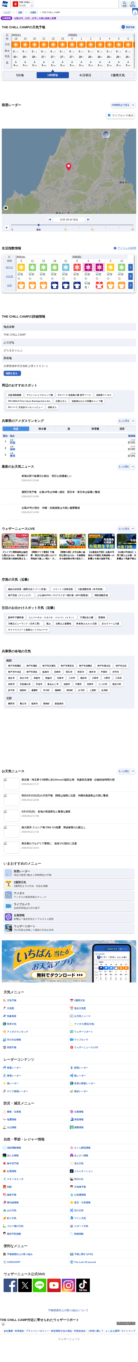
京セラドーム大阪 (110, 623)
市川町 (46, 690)
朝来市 (34, 703)
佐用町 (104, 690)
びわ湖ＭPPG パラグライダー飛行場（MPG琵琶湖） (63, 595)
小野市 (107, 678)
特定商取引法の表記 (61, 1331)
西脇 (12, 442)
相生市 (11, 678)
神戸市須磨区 (85, 666)
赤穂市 (37, 678)
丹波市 (39, 684)
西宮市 (80, 672)
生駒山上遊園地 (63, 623)
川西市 (95, 678)
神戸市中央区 (14, 672)
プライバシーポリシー (37, 1331)
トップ (7, 12)
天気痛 (9, 276)
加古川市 (24, 678)
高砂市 (83, 678)
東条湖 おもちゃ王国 (86, 623)
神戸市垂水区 (104, 666)
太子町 (81, 690)
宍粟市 (78, 684)
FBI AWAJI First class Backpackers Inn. (29, 401)
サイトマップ (128, 1331)
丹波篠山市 (25, 684)
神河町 (69, 690)
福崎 (12, 449)
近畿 (20, 12)
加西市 (11, 684)
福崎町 (58, 690)
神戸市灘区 (32, 666)
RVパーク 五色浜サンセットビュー (25, 407)
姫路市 (45, 672)
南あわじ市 (53, 684)
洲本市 (92, 672)
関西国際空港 (101, 595)
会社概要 (8, 1331)
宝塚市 (60, 678)
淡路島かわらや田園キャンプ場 (87, 401)
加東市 (90, 684)
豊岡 (12, 455)
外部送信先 (80, 1331)
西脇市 (48, 678)
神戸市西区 (32, 672)
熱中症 (9, 267)
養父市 (23, 703)
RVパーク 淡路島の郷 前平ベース (74, 395)
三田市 (118, 678)
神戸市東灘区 (14, 666)
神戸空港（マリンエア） (20, 595)
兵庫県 (33, 12)
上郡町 (93, 690)
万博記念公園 (86, 617)
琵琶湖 (101, 617)
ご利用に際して (95, 1331)
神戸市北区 (121, 666)
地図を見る (11, 373)
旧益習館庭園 (14, 395)
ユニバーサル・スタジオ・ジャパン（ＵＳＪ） (52, 617)
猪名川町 (116, 684)
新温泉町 (59, 703)
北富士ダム (61, 401)
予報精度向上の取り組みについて (68, 1310)
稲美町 (23, 690)
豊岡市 (11, 703)
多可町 (11, 690)
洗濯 (9, 285)
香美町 (46, 703)
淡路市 (67, 684)
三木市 (72, 678)
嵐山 (48, 623)
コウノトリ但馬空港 (63, 589)
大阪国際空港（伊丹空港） (91, 589)
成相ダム (52, 407)
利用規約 (19, 1331)
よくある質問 (112, 1331)
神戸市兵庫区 (49, 666)
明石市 (69, 672)
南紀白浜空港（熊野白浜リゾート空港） (28, 589)
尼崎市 (57, 672)
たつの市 (103, 684)
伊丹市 (115, 672)
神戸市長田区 (67, 666)
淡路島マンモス (104, 395)
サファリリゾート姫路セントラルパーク (28, 629)
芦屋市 (104, 672)
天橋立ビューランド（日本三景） (24, 623)
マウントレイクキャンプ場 (39, 395)
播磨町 (34, 690)
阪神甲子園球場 (16, 617)
